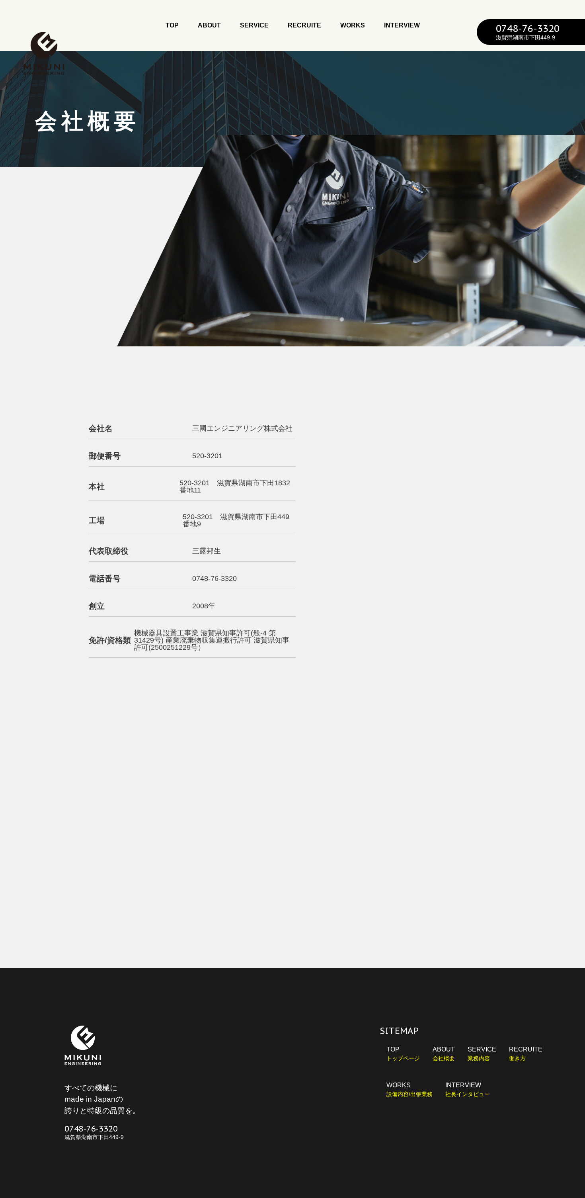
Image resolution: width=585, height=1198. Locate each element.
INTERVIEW (402, 25)
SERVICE (254, 25)
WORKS (352, 25)
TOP (172, 25)
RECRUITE (304, 25)
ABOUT (209, 25)
